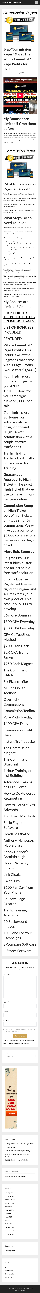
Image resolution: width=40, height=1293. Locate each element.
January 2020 (9, 1227)
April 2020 (8, 1224)
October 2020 (9, 1203)
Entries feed (9, 1270)
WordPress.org (9, 1277)
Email (6, 1011)
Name (6, 1002)
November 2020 (10, 1200)
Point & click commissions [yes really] (17, 1151)
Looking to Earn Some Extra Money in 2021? (19, 1144)
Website (6, 1021)
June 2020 (8, 1217)
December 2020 (10, 1196)
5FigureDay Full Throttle (13, 1147)
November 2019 (10, 1234)
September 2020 (10, 1207)
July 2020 (8, 1213)
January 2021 (9, 1193)
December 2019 (10, 1231)
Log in (7, 1267)
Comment (7, 974)
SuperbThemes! (20, 1290)
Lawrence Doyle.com (12, 2)
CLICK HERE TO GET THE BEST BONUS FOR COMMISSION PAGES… (19, 317)
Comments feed (10, 1274)
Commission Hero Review (18, 1176)
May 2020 (8, 1220)
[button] (20, 162)
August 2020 (9, 1210)
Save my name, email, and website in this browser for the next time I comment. (20, 1030)
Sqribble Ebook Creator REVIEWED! (16, 1160)
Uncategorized (10, 1251)
